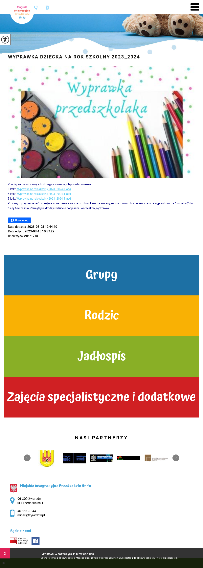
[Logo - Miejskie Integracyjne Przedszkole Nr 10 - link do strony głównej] (22, 12)
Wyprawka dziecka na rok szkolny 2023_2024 (74, 57)
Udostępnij (21, 220)
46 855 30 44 (37, 8)
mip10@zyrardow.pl (45, 8)
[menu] (195, 7)
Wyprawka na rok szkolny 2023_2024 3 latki (43, 189)
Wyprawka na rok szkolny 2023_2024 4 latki (43, 193)
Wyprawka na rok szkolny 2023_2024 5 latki (43, 198)
